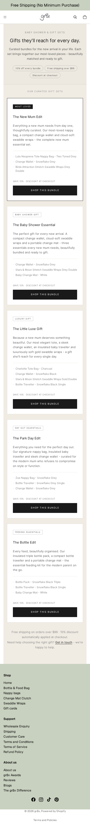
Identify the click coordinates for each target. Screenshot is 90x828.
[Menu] (5, 17)
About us (9, 770)
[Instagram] (41, 799)
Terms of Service (15, 747)
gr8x (37, 811)
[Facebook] (33, 799)
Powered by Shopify (53, 811)
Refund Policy (13, 752)
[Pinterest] (56, 799)
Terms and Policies (45, 820)
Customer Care (14, 737)
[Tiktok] (49, 799)
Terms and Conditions (18, 742)
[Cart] (85, 17)
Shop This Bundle (45, 190)
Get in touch (63, 642)
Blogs (7, 785)
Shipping (9, 731)
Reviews (9, 780)
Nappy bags (11, 693)
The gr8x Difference (17, 791)
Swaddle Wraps (14, 703)
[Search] (75, 17)
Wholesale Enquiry (16, 726)
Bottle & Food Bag (16, 688)
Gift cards (10, 708)
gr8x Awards (12, 775)
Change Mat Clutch (17, 698)
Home (7, 683)
